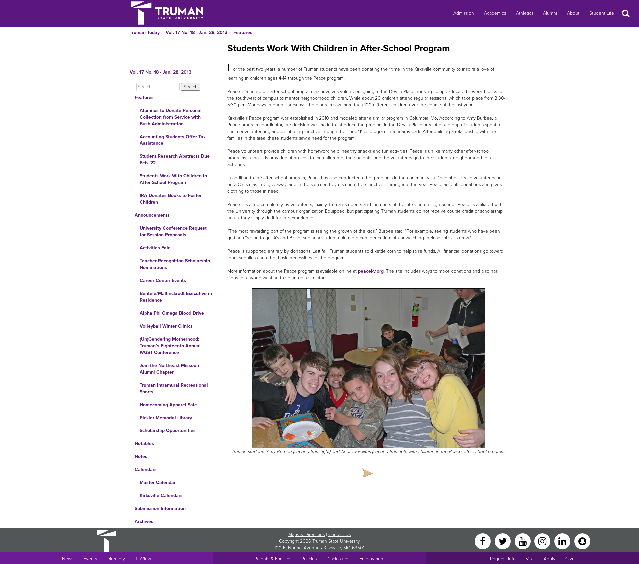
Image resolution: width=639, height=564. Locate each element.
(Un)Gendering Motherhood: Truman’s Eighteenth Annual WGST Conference (170, 345)
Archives (144, 521)
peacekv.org (371, 271)
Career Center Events (163, 280)
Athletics (524, 13)
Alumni (550, 13)
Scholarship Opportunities (168, 430)
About (573, 13)
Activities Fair (155, 248)
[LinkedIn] (563, 541)
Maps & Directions (306, 534)
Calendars (146, 469)
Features (242, 32)
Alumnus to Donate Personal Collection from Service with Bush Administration (171, 117)
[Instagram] (543, 541)
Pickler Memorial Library (166, 418)
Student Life (601, 13)
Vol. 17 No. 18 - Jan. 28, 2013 (196, 32)
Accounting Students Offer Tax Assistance (173, 140)
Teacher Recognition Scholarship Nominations (175, 264)
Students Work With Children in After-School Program (173, 179)
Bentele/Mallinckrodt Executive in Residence (176, 297)
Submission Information (160, 508)
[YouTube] (523, 541)
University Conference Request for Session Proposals (173, 231)
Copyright (289, 541)
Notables (144, 443)
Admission (463, 13)
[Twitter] (503, 541)
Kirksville (332, 548)
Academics (495, 13)
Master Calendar (158, 482)
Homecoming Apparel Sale (168, 405)
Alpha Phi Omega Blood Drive (172, 313)
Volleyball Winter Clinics (166, 326)
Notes (141, 456)
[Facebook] (483, 541)
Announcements (152, 215)
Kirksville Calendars (161, 495)
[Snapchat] (582, 541)
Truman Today (145, 32)
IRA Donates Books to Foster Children (171, 199)
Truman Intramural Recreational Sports (174, 388)
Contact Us (339, 534)
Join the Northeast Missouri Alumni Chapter (169, 369)
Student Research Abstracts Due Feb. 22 (175, 159)
